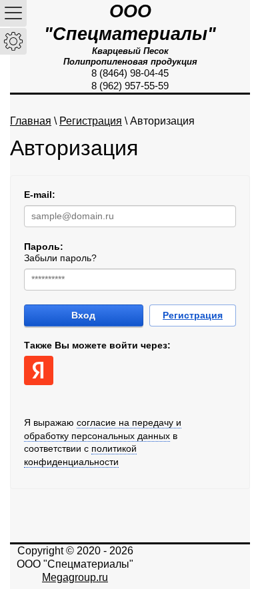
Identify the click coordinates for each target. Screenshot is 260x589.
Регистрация (90, 121)
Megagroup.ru (75, 577)
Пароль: (43, 246)
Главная (30, 121)
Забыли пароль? (60, 258)
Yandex (38, 370)
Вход (83, 315)
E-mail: (39, 194)
